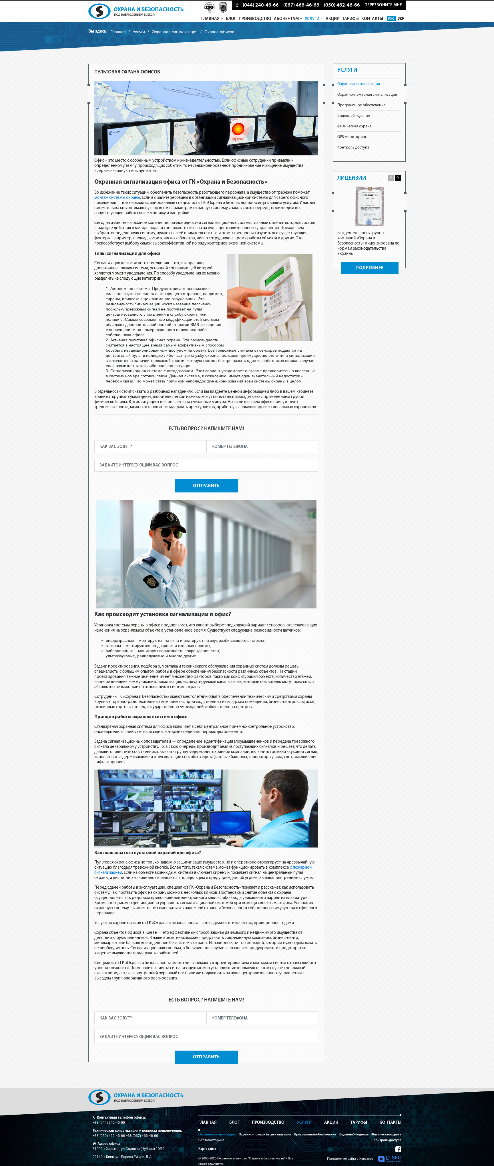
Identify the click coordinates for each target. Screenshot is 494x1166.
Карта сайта (207, 1149)
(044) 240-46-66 (261, 5)
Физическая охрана (354, 126)
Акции (333, 19)
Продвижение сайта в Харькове (350, 1158)
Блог (231, 19)
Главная (210, 19)
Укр (401, 18)
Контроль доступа (353, 147)
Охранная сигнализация (175, 31)
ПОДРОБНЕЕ (370, 268)
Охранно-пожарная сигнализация (367, 95)
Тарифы (350, 19)
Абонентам (287, 19)
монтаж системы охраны (117, 198)
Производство (255, 19)
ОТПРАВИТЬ (206, 486)
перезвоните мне (383, 5)
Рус (391, 18)
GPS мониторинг (351, 137)
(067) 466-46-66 (301, 5)
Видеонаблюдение (353, 116)
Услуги (312, 19)
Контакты (372, 19)
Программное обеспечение (361, 105)
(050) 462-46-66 (342, 5)
